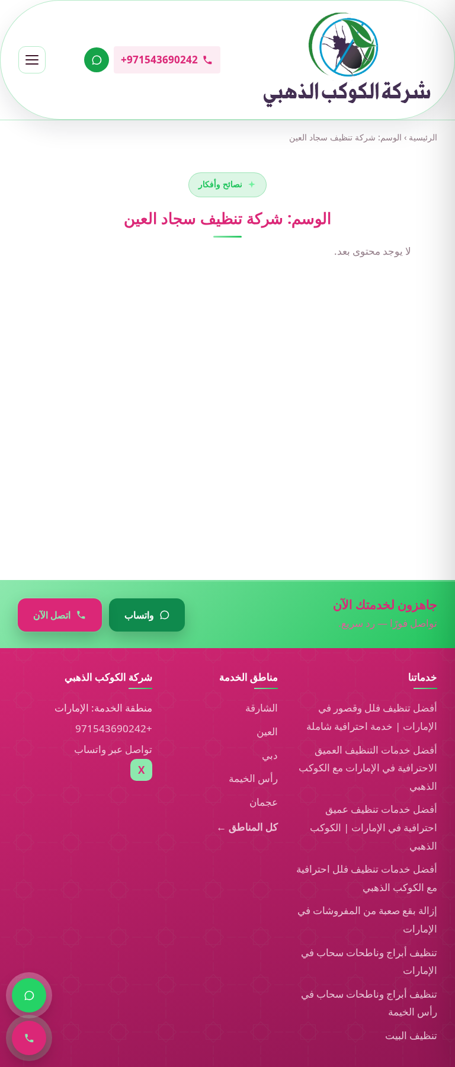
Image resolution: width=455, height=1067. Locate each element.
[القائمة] (32, 59)
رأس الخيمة (253, 778)
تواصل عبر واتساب (113, 749)
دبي (270, 755)
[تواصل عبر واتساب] (96, 59)
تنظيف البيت (411, 1035)
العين (267, 731)
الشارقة (261, 707)
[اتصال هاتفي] (29, 1038)
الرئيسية (423, 137)
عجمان (263, 802)
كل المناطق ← (247, 827)
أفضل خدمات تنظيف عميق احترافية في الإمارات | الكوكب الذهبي (373, 827)
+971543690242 (113, 728)
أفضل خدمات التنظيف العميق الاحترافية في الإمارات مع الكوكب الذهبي (368, 768)
